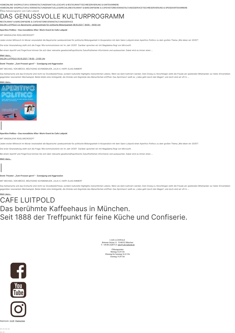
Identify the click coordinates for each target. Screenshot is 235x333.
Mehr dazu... (5, 55)
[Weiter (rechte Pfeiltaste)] (4, 332)
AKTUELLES (54, 4)
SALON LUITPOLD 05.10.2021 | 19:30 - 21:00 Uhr (22, 58)
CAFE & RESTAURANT (70, 4)
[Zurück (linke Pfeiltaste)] (1, 332)
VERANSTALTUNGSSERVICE (129, 7)
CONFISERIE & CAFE (97, 7)
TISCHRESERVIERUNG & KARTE (95, 4)
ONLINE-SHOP (12, 4)
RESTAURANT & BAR (78, 7)
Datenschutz (20, 321)
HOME (3, 4)
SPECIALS (64, 7)
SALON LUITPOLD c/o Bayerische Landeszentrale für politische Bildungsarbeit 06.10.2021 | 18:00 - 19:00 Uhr (50, 25)
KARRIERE (114, 4)
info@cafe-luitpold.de (126, 245)
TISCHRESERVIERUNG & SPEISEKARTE (160, 7)
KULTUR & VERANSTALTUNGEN (34, 4)
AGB (12, 321)
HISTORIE (111, 7)
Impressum (4, 321)
